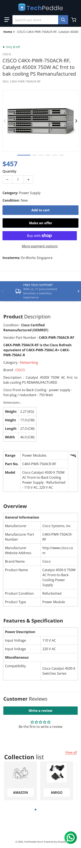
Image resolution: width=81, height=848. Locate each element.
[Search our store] (63, 19)
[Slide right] (76, 121)
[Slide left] (5, 121)
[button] (6, 20)
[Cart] (74, 19)
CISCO (20, 370)
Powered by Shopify (55, 841)
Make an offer (40, 223)
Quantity (9, 171)
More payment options (40, 246)
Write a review (40, 710)
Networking (29, 362)
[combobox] (38, 19)
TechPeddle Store (33, 841)
